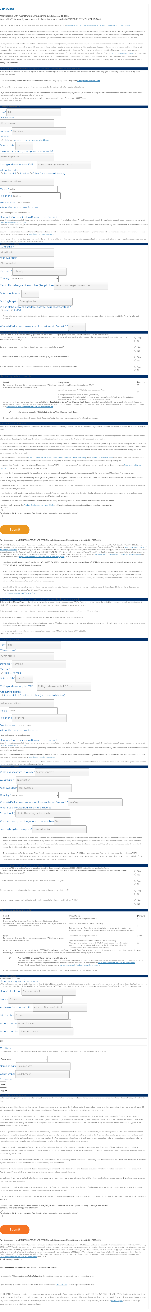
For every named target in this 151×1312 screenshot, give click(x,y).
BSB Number (7, 1015)
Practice (24, 174)
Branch (4, 999)
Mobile (4, 189)
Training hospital (9, 301)
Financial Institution (10, 991)
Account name (8, 1023)
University (6, 271)
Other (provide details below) (48, 174)
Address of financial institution (16, 1007)
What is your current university (17, 772)
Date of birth (7, 145)
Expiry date (6, 1080)
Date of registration (10, 293)
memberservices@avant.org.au (13, 222)
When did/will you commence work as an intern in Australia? (34, 326)
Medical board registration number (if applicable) (27, 285)
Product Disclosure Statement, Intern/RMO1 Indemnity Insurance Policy (57, 458)
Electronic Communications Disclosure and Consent (28, 217)
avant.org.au (117, 1301)
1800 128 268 (61, 1285)
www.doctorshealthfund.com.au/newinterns (116, 963)
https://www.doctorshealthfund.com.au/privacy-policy (42, 557)
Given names (8, 118)
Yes (139, 338)
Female (16, 140)
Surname (6, 131)
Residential (9, 174)
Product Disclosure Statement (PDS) (39, 505)
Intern (6, 310)
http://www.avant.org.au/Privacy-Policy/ (20, 593)
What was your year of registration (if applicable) (27, 821)
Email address (8, 203)
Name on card (8, 1066)
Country (5, 278)
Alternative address (10, 170)
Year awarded (8, 258)
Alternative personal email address (19, 207)
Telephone (6, 196)
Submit (14, 529)
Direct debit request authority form (19, 981)
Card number (7, 1074)
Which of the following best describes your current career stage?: (35, 307)
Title (3, 112)
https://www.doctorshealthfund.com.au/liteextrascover (29, 407)
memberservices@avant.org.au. (42, 234)
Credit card (6, 1048)
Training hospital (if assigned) (16, 829)
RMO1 (17, 310)
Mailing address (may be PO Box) (18, 165)
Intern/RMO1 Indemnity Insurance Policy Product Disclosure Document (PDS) (98, 25)
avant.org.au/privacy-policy (122, 53)
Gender (5, 137)
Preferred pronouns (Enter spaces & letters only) (26, 151)
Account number (9, 1031)
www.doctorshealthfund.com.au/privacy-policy (79, 965)
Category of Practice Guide (88, 81)
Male (6, 140)
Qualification (7, 247)
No (138, 341)
